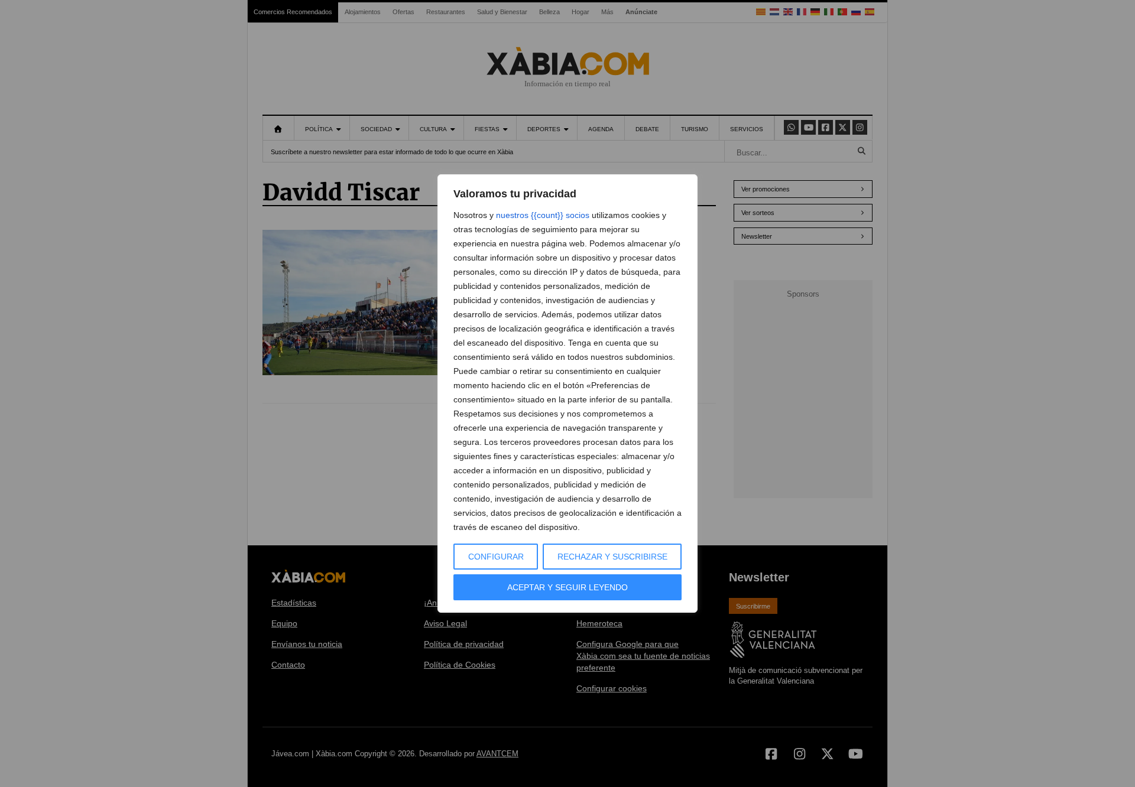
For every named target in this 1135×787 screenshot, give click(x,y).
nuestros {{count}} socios (542, 215)
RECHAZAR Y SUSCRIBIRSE (612, 556)
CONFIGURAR (496, 556)
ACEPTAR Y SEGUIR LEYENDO (567, 587)
